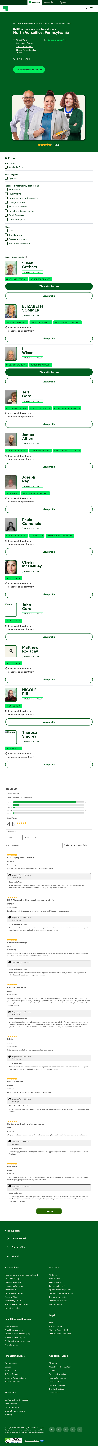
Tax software (10, 1289)
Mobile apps (54, 1278)
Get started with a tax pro (29, 69)
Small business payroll (15, 1337)
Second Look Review (14, 1293)
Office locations (12, 1407)
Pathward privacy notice (60, 1333)
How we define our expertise (14, 257)
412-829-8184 (23, 59)
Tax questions (11, 1403)
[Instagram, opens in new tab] (66, 1429)
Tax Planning (15, 235)
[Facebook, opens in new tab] (59, 1429)
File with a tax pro (13, 1282)
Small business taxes (14, 1330)
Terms (51, 1322)
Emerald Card (11, 1370)
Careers (52, 1370)
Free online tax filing (14, 1286)
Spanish (13, 178)
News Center (55, 1381)
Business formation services (17, 1341)
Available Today (17, 167)
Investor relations (57, 1385)
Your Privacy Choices (32, 1441)
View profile (49, 295)
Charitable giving (17, 219)
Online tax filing (12, 1278)
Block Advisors (11, 1326)
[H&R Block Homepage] (34, 2)
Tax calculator (55, 1282)
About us (53, 1363)
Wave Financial (11, 1345)
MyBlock (53, 1275)
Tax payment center (58, 1297)
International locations (15, 1411)
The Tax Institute (56, 1389)
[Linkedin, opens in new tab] (79, 1429)
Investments (15, 193)
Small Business (16, 215)
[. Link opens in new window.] (13, 1441)
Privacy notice (55, 1326)
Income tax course (57, 1378)
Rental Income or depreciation (24, 198)
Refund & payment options (61, 1293)
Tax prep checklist (57, 1286)
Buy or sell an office (57, 1374)
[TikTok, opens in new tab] (52, 1429)
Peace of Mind (11, 1297)
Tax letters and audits (19, 243)
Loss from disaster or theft (22, 211)
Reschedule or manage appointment (21, 1275)
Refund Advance (12, 1381)
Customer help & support (16, 1400)
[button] (86, 9)
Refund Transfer (12, 1374)
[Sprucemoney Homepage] (63, 2)
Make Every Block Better (60, 1367)
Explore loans (11, 1363)
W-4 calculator (55, 1304)
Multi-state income (18, 206)
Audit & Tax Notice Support (17, 1304)
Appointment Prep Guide (60, 1289)
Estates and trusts (18, 239)
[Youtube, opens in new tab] (73, 1429)
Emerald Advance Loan (15, 1378)
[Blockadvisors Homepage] (49, 2)
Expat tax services (13, 1308)
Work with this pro (49, 286)
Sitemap (8, 1414)
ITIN (11, 230)
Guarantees (54, 1392)
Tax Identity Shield (13, 1301)
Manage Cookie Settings (60, 1330)
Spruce (8, 1367)
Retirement (14, 189)
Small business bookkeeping (17, 1333)
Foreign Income (17, 202)
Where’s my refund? (58, 1301)
